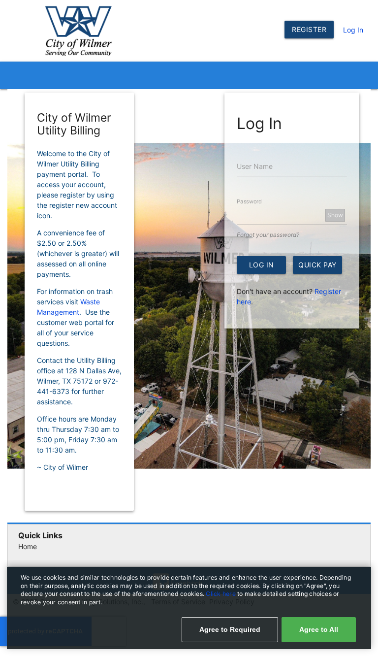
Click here (221, 593)
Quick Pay (317, 265)
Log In (353, 30)
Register (309, 29)
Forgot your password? (268, 234)
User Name (255, 166)
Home (27, 546)
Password (249, 201)
